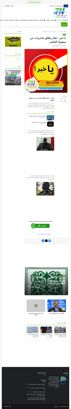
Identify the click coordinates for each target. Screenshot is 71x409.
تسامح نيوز (63, 96)
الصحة (5, 20)
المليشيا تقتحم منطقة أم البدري (55, 281)
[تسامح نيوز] (60, 13)
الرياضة (17, 20)
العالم (11, 20)
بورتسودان (52, 177)
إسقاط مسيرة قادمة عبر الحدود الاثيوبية (37, 116)
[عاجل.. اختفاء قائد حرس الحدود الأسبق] (32, 330)
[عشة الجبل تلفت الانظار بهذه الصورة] (46, 330)
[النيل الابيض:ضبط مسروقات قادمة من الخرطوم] (60, 330)
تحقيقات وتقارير (33, 20)
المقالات (42, 20)
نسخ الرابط (33, 234)
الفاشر (49, 134)
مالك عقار (50, 103)
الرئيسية (64, 20)
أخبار (58, 20)
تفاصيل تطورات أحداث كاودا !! (56, 6)
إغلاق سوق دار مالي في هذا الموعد (38, 122)
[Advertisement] (40, 163)
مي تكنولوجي (56, 406)
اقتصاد (48, 20)
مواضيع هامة (24, 20)
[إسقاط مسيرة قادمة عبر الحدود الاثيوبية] (50, 117)
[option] (46, 281)
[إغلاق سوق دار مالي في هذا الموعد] (50, 124)
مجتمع (53, 20)
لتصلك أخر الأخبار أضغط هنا (34, 2)
